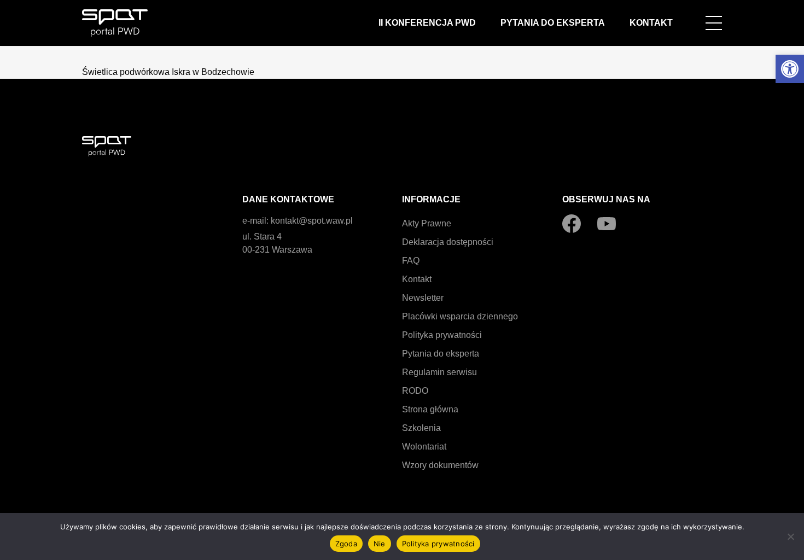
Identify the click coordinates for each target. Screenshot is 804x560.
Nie (380, 543)
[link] (790, 69)
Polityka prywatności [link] (442, 335)
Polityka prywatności (438, 543)
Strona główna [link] (430, 409)
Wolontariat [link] (424, 446)
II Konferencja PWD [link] (427, 22)
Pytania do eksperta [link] (552, 22)
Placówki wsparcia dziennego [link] (460, 316)
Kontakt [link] (651, 22)
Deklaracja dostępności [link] (447, 242)
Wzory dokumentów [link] (440, 465)
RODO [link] (415, 390)
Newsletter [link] (423, 297)
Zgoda (346, 543)
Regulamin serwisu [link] (439, 372)
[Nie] (790, 536)
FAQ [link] (411, 260)
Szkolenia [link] (421, 428)
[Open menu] (714, 23)
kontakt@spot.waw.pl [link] (312, 220)
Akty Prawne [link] (426, 223)
